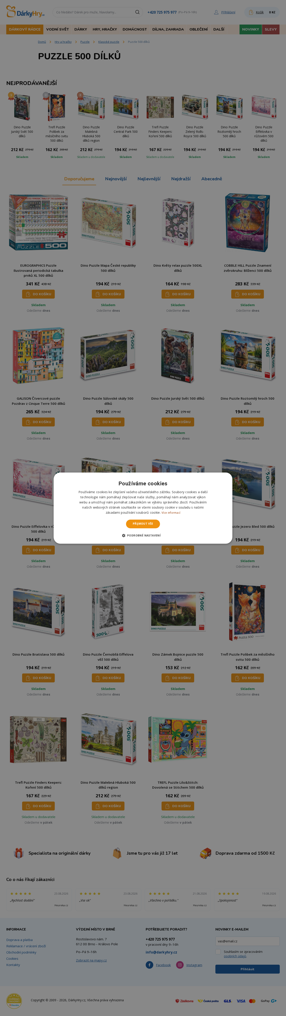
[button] (143, 535)
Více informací (171, 513)
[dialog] (143, 508)
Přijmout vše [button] (143, 524)
